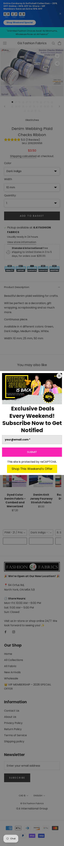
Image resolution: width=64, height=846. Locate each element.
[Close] (59, 376)
